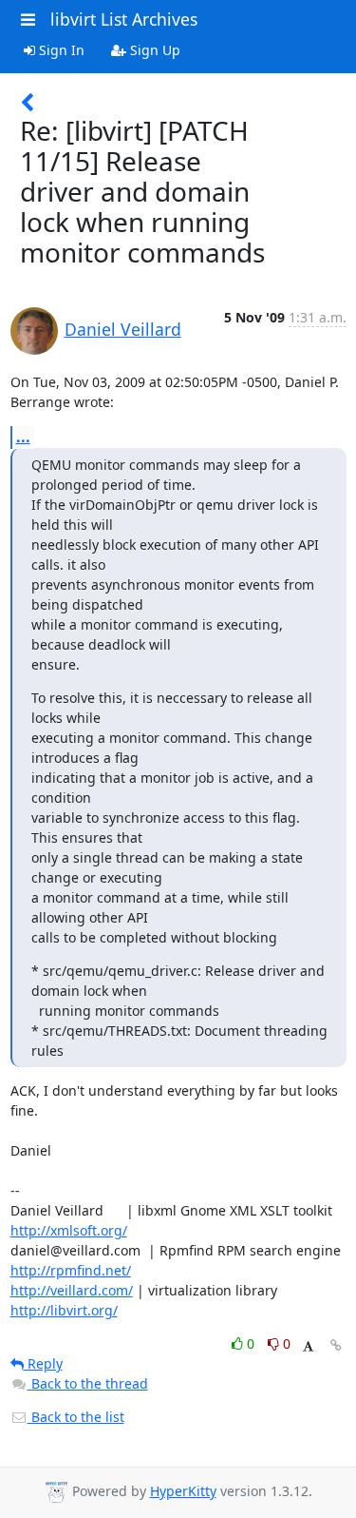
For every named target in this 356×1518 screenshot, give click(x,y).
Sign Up (153, 50)
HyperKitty (183, 1491)
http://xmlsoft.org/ (68, 1230)
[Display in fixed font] (308, 1346)
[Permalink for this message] (336, 1345)
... (23, 436)
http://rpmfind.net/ (70, 1270)
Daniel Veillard (123, 329)
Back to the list (76, 1417)
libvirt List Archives (123, 19)
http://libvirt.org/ (64, 1310)
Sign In (59, 50)
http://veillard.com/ (71, 1290)
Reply (43, 1363)
